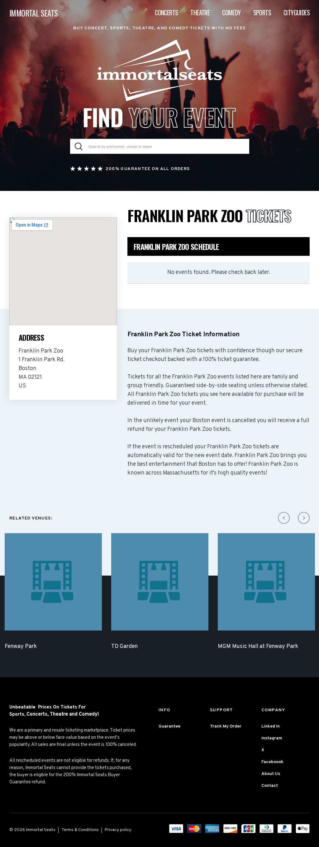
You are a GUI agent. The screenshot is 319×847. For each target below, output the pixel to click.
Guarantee (169, 726)
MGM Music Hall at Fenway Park (258, 646)
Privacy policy (118, 830)
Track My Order (225, 726)
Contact (269, 785)
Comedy (231, 12)
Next (304, 518)
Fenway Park (21, 646)
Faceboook (272, 762)
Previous (284, 518)
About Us (270, 773)
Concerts (166, 12)
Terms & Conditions (80, 830)
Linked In (270, 726)
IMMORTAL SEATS (33, 13)
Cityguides (296, 12)
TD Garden (124, 646)
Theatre (200, 12)
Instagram (271, 738)
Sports (262, 12)
